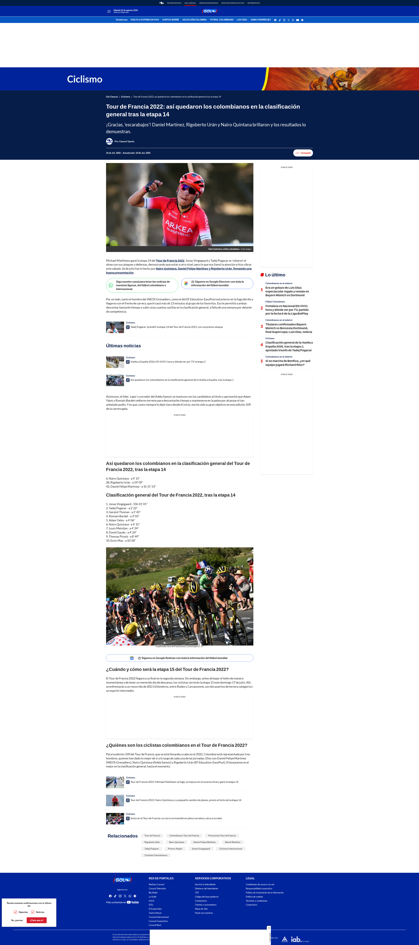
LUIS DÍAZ (242, 20)
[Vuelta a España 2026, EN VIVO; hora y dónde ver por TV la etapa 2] (115, 362)
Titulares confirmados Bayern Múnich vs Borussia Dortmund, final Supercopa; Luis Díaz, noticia (288, 328)
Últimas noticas (174, 3)
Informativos (253, 3)
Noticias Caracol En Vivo (232, 3)
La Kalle (152, 897)
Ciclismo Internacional (230, 848)
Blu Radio (153, 893)
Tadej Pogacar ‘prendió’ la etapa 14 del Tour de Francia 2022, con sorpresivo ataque (176, 326)
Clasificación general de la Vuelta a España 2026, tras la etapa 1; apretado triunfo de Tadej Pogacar (289, 346)
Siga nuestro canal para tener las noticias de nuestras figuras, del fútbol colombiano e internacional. (143, 285)
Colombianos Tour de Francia (184, 835)
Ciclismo (125, 97)
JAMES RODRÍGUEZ (260, 20)
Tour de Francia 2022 (170, 260)
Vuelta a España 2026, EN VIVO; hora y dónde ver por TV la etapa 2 (168, 361)
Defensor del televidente (206, 889)
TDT (197, 893)
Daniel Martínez (233, 842)
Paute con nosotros (204, 913)
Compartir (306, 153)
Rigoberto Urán (152, 842)
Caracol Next (155, 925)
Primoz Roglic (175, 848)
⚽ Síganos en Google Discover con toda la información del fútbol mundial (217, 283)
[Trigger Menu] (109, 11)
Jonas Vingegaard (201, 848)
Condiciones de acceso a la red (260, 885)
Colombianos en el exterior (278, 283)
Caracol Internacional (159, 917)
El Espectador (155, 909)
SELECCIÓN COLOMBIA (194, 20)
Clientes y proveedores (206, 905)
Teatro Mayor (155, 913)
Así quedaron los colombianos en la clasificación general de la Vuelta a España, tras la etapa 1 (182, 379)
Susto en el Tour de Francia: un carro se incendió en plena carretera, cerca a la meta (176, 818)
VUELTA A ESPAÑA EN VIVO (144, 20)
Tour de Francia (152, 835)
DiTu (151, 905)
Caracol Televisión (157, 889)
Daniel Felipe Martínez (204, 842)
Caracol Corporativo (158, 921)
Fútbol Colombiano (275, 301)
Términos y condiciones (256, 901)
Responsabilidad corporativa (259, 889)
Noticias (40, 912)
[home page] (161, 3)
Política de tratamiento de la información (265, 893)
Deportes (23, 912)
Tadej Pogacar (152, 848)
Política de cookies (254, 897)
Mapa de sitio (201, 909)
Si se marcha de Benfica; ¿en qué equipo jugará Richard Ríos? (287, 362)
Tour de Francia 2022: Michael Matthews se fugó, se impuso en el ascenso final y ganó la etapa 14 (184, 781)
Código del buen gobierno (207, 897)
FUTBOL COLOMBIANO (222, 20)
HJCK (151, 901)
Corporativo (251, 905)
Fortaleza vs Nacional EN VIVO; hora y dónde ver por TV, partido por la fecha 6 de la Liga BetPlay (287, 309)
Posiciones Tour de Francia (222, 835)
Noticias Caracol (156, 885)
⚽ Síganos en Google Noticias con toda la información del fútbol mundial (182, 657)
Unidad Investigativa (208, 3)
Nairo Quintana (176, 842)
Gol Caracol (190, 3)
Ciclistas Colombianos (156, 855)
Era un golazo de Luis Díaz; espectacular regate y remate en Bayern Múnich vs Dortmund (287, 291)
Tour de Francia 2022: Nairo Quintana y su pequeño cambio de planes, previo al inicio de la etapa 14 (185, 799)
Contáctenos (201, 901)
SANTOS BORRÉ (170, 20)
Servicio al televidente (205, 885)
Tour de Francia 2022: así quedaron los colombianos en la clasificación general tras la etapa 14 (177, 97)
